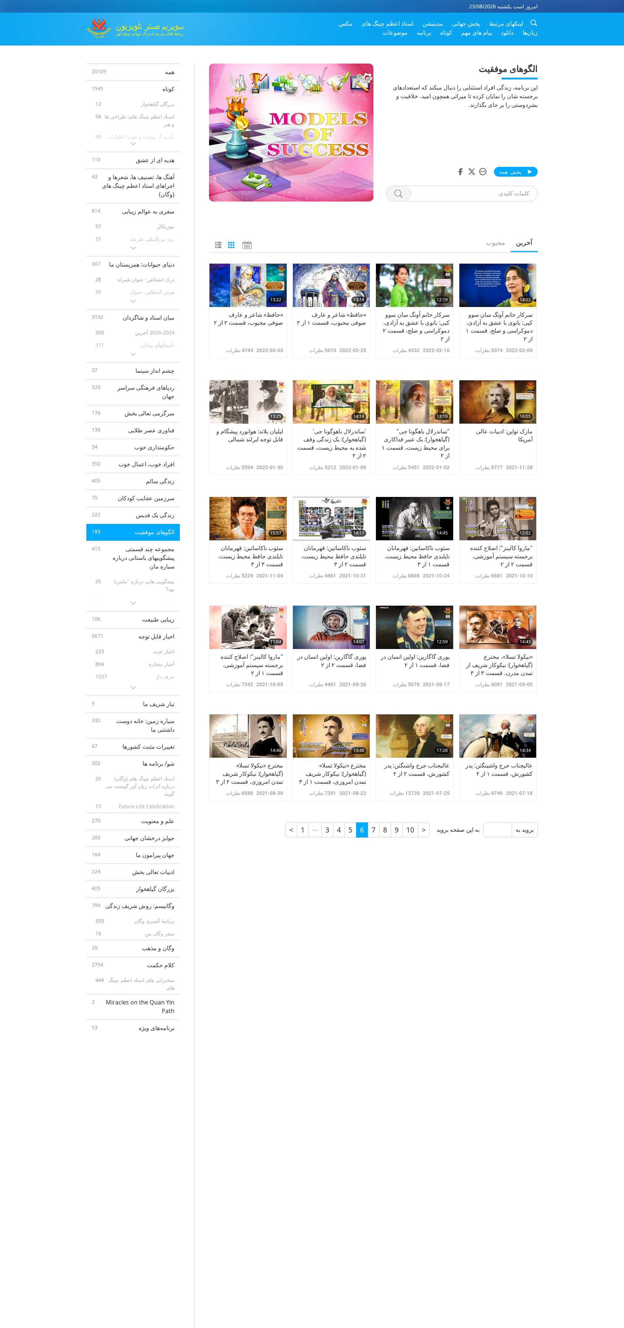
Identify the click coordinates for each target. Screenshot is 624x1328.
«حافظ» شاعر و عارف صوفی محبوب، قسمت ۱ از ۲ (331, 318)
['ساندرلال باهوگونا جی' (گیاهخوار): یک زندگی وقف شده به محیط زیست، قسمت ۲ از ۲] (331, 402)
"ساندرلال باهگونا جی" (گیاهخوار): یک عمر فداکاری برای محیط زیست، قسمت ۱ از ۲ (416, 443)
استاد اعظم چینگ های (387, 23)
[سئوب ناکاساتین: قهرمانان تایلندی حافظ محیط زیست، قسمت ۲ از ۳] (331, 518)
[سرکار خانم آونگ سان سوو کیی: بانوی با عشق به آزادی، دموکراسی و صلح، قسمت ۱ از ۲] (498, 285)
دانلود (507, 32)
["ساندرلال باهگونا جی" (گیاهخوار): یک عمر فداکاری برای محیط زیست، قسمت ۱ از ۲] (414, 402)
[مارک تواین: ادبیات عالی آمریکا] (498, 402)
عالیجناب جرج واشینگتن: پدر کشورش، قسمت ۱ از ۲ (499, 769)
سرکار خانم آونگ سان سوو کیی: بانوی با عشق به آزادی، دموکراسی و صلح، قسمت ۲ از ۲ (416, 327)
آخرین (524, 242)
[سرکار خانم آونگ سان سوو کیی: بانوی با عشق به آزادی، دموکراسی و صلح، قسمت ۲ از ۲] (414, 285)
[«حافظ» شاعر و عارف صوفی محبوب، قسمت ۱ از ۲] (331, 285)
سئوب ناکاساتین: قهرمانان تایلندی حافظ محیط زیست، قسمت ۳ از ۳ (250, 556)
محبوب (495, 242)
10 (410, 830)
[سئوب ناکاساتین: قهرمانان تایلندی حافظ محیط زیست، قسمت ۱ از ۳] (414, 518)
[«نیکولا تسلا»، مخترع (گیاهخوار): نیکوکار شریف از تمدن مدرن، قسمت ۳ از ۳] (498, 627)
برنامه (424, 32)
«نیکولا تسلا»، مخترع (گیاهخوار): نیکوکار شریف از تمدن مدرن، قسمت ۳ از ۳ (499, 665)
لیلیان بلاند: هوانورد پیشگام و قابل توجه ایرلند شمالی (249, 435)
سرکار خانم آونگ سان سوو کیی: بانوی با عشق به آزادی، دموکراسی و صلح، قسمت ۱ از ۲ (499, 327)
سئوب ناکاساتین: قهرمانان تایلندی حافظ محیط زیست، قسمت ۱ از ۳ (417, 556)
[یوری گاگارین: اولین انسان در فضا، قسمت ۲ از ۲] (331, 627)
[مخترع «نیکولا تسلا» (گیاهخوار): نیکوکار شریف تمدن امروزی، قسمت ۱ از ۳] (331, 736)
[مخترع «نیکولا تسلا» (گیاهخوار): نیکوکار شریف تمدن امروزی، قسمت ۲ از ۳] (248, 736)
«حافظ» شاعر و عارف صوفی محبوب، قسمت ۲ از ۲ (248, 318)
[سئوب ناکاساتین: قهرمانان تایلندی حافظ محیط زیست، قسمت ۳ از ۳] (248, 518)
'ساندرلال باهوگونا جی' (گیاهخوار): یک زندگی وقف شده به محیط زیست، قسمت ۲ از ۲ (331, 443)
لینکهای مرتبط (506, 23)
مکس (345, 23)
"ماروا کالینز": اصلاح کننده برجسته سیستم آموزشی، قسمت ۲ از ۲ (501, 556)
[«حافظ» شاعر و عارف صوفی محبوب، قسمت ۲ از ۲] (248, 285)
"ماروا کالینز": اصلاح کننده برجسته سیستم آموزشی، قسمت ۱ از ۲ (252, 665)
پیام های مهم (476, 32)
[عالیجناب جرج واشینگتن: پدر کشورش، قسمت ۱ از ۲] (498, 736)
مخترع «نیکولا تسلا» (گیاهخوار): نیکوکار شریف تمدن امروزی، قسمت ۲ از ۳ (249, 773)
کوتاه (446, 32)
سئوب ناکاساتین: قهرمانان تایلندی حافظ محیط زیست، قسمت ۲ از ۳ (333, 556)
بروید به (525, 830)
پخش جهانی (466, 23)
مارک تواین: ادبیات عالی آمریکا (504, 435)
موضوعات (395, 32)
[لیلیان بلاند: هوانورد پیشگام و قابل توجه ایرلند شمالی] (248, 402)
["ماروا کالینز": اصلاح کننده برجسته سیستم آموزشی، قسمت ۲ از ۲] (498, 518)
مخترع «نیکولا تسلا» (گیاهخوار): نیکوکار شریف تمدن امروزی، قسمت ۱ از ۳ (332, 773)
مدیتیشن (432, 23)
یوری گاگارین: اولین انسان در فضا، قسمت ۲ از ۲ (331, 661)
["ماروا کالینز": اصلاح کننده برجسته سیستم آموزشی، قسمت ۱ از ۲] (248, 627)
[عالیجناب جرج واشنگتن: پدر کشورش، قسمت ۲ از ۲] (414, 736)
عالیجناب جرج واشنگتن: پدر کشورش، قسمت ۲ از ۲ (417, 769)
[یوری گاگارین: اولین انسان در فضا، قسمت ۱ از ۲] (414, 627)
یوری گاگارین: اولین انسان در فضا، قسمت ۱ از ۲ (415, 661)
